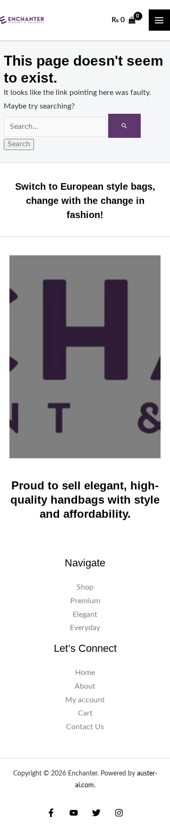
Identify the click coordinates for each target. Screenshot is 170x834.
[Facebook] (51, 813)
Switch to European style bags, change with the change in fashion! (85, 200)
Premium (85, 601)
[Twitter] (96, 813)
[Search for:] (72, 126)
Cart (85, 713)
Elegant (85, 614)
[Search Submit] (124, 126)
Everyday (85, 628)
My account (85, 700)
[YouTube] (73, 813)
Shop (85, 587)
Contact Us (85, 727)
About (85, 686)
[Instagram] (119, 813)
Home (85, 672)
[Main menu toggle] (159, 20)
